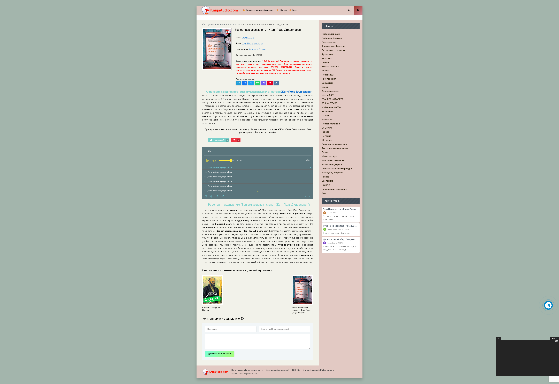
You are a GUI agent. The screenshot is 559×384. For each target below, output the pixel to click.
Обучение (327, 140)
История (326, 136)
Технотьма (327, 111)
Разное (325, 176)
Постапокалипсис (331, 123)
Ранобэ (325, 132)
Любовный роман (331, 34)
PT (270, 83)
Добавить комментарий (219, 354)
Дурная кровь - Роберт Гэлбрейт (339, 239)
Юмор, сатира (329, 156)
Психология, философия (334, 144)
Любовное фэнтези (332, 38)
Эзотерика (327, 181)
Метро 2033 (328, 95)
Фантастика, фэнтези (333, 46)
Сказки (325, 87)
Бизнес (325, 152)
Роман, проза (248, 37)
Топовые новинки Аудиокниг (260, 10)
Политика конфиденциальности (247, 370)
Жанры (283, 10)
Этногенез (327, 119)
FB (245, 83)
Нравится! (221, 140)
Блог (294, 10)
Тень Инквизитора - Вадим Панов (339, 209)
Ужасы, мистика (330, 66)
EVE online (327, 127)
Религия (326, 185)
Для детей (327, 83)
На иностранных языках (334, 189)
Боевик (325, 70)
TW (251, 83)
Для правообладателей (277, 370)
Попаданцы (328, 74)
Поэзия (325, 62)
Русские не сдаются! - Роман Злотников (340, 226)
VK (276, 83)
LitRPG (325, 115)
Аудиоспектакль (330, 91)
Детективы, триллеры (333, 50)
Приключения (329, 79)
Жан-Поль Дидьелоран (252, 43)
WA (257, 83)
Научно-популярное (332, 164)
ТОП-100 (296, 370)
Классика (326, 58)
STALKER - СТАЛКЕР (332, 99)
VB (264, 83)
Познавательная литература (337, 168)
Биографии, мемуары (333, 160)
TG (238, 83)
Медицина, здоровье (333, 172)
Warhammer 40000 (331, 107)
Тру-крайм (327, 54)
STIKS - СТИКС (329, 103)
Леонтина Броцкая (257, 49)
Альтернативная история (335, 148)
